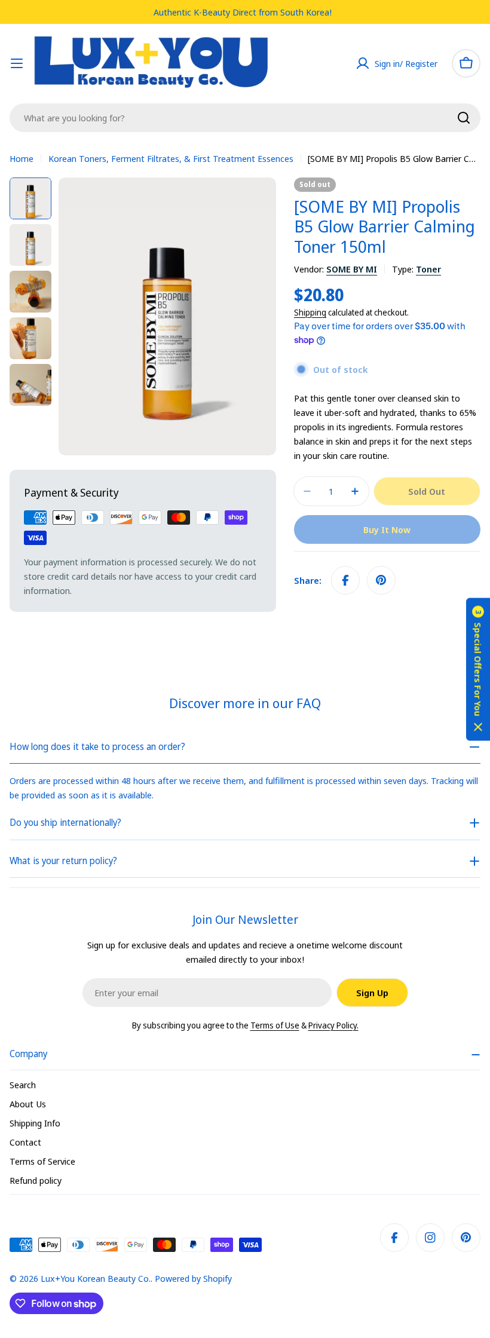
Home (21, 158)
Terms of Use (274, 1025)
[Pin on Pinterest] (381, 580)
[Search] (464, 118)
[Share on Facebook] (345, 580)
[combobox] (245, 117)
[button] (478, 669)
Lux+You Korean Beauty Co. (96, 1278)
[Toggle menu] (17, 63)
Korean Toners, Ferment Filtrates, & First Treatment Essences (170, 158)
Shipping (310, 312)
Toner (428, 269)
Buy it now (387, 529)
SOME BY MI (351, 269)
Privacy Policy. (333, 1025)
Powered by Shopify (193, 1278)
